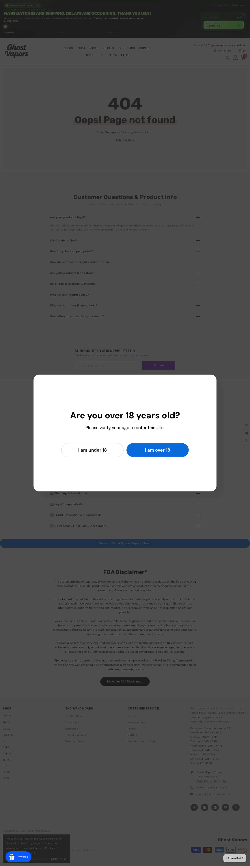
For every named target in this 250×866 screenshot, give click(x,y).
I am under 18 (92, 450)
